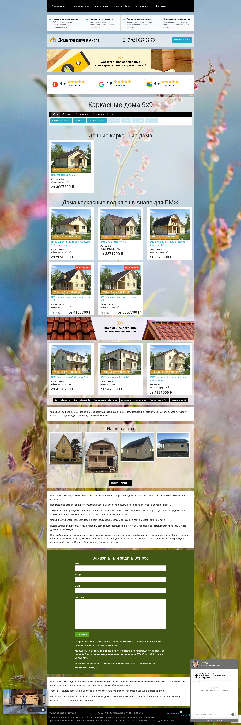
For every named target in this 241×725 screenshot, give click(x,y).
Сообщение (80, 597)
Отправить (82, 634)
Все (111, 114)
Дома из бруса (59, 6)
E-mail (77, 586)
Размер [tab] (68, 114)
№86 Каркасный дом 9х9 (64, 175)
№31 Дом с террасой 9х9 (113, 242)
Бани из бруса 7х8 (179, 400)
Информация (141, 6)
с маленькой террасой (61, 121)
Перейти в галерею (120, 483)
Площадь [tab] (99, 114)
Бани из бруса (101, 6)
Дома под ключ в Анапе (78, 40)
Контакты (161, 6)
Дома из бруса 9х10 (82, 400)
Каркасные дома (80, 6)
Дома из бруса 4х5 (62, 400)
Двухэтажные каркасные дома (133, 400)
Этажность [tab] (83, 114)
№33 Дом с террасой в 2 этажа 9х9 (69, 377)
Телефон (79, 575)
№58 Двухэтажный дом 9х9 (114, 377)
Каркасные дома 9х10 (159, 400)
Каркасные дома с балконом (105, 400)
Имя (77, 563)
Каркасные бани (121, 6)
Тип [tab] (57, 114)
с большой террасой (97, 121)
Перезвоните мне (182, 40)
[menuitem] (59, 6)
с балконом (79, 121)
